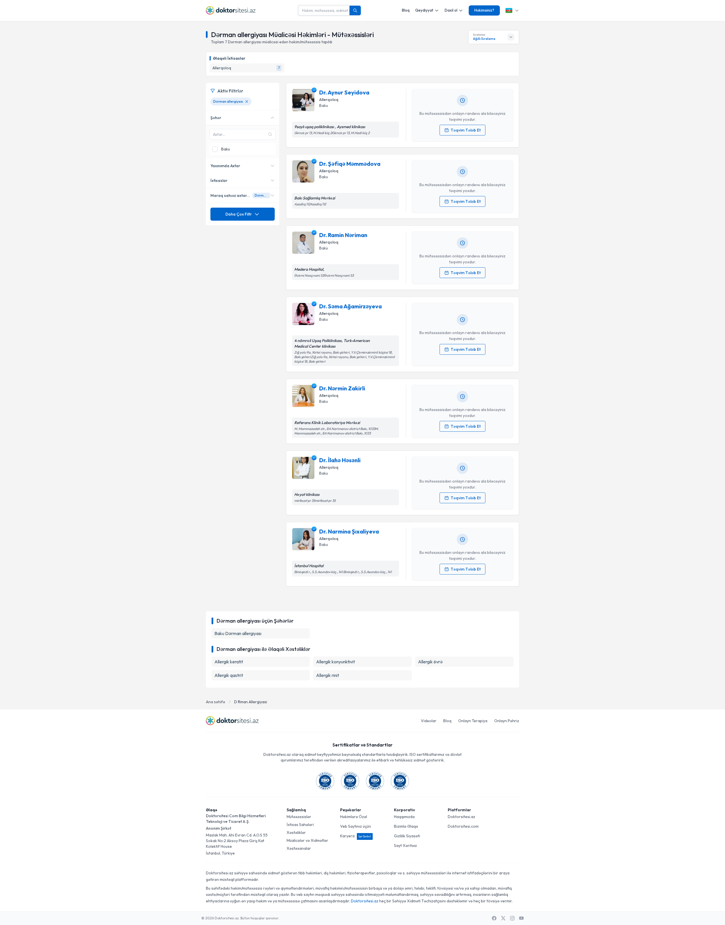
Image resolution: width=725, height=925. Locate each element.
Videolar (428, 720)
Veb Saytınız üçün (355, 826)
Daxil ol (451, 10)
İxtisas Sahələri (300, 824)
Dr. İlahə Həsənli (340, 460)
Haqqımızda (404, 816)
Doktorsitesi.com (463, 826)
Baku (323, 105)
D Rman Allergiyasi (250, 701)
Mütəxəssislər (299, 816)
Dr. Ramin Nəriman (343, 234)
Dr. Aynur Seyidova (344, 92)
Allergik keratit (228, 661)
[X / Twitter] (503, 918)
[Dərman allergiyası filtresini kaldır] (247, 102)
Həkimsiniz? (484, 10)
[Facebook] (494, 918)
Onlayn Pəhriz (506, 720)
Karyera (355, 835)
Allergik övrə (430, 661)
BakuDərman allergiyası (237, 633)
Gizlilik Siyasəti (407, 835)
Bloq (406, 10)
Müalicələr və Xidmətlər (307, 840)
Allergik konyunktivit (335, 661)
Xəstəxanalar (299, 848)
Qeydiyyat (424, 10)
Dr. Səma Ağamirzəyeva (350, 306)
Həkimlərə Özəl (353, 816)
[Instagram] (512, 918)
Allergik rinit (327, 675)
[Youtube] (521, 918)
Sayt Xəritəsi (405, 845)
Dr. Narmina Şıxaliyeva (349, 531)
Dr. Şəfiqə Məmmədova (349, 163)
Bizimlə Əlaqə (406, 826)
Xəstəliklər (296, 832)
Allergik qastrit (228, 675)
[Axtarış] (355, 10)
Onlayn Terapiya (472, 720)
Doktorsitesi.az (461, 816)
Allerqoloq (328, 99)
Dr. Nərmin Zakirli (342, 388)
